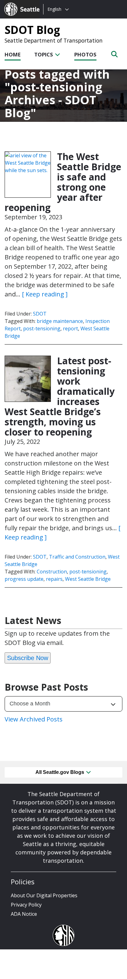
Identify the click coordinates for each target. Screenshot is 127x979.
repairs (54, 579)
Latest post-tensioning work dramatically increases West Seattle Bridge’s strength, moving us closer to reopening (60, 396)
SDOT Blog (32, 29)
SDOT (40, 313)
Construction (52, 571)
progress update (24, 579)
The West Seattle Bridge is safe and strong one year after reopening (63, 182)
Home (13, 54)
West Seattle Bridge (88, 579)
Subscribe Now (27, 658)
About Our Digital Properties (44, 895)
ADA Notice (24, 914)
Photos (85, 54)
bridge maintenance (60, 321)
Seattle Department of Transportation (54, 40)
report (70, 328)
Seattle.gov (17, 3)
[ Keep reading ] (45, 294)
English (54, 9)
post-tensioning (41, 328)
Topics (44, 54)
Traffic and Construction (77, 556)
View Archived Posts (34, 719)
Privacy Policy (26, 904)
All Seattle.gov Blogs (60, 772)
